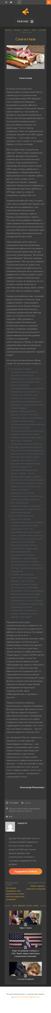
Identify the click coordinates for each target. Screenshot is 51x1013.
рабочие (20, 811)
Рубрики (17, 30)
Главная (8, 30)
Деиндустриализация (18, 808)
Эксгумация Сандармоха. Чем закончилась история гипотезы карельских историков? (15, 893)
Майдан (12, 811)
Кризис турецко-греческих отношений (35, 887)
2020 (34, 30)
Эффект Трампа (25, 928)
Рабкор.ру (22, 823)
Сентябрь (42, 30)
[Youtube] (6, 2)
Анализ (26, 30)
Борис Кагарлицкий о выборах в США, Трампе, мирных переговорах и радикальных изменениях (25, 953)
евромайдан (34, 808)
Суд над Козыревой (25, 979)
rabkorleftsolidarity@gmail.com (27, 997)
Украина (28, 811)
